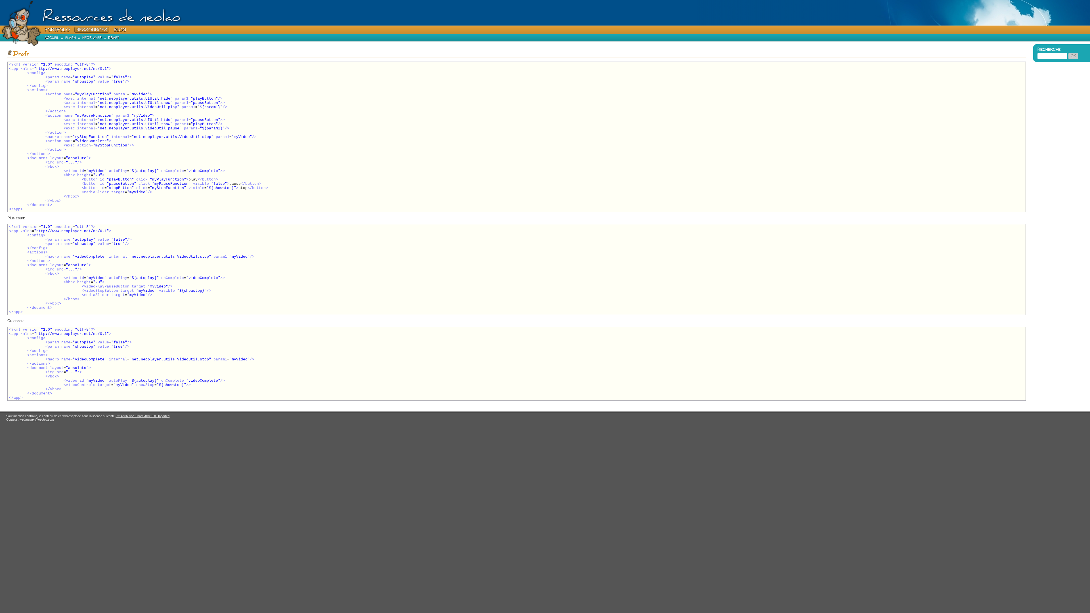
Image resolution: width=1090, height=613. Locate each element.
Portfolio (57, 29)
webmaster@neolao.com (37, 419)
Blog (120, 29)
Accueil (52, 37)
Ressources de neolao (111, 18)
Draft (113, 37)
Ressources (91, 29)
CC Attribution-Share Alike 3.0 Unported (142, 416)
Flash (70, 37)
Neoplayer (92, 37)
